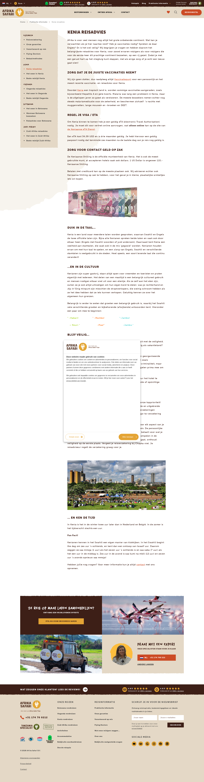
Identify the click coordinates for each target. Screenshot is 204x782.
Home (22, 22)
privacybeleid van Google (76, 381)
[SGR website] (22, 739)
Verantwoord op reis (36, 49)
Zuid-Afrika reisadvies (37, 131)
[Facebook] (160, 743)
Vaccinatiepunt (122, 79)
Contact (125, 12)
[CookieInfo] (82, 347)
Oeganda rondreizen (66, 714)
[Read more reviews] (78, 3)
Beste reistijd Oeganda (37, 98)
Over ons (98, 736)
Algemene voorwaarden (30, 758)
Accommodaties (64, 736)
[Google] (147, 743)
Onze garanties (33, 44)
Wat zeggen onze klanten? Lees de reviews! (50, 689)
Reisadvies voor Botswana (38, 121)
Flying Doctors (33, 54)
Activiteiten (62, 731)
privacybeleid (137, 728)
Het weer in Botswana (37, 108)
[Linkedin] (167, 743)
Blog (144, 3)
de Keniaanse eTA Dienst (81, 129)
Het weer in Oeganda (36, 93)
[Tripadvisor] (140, 743)
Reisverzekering (34, 40)
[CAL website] (31, 739)
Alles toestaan (127, 437)
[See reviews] (153, 689)
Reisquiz (135, 3)
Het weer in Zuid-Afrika (37, 136)
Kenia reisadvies (34, 69)
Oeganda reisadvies (35, 89)
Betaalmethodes (34, 58)
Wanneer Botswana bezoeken (35, 114)
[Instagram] (154, 743)
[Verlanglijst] (168, 12)
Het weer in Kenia (35, 74)
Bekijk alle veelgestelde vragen (108, 742)
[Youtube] (134, 743)
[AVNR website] (39, 739)
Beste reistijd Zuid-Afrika (38, 140)
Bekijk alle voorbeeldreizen (69, 742)
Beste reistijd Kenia (35, 78)
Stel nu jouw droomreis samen (61, 621)
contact (140, 564)
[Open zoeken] (175, 12)
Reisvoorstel (191, 12)
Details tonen (74, 437)
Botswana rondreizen (66, 708)
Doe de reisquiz (64, 748)
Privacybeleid (25, 764)
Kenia (80, 90)
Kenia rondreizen (65, 719)
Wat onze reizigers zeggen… (107, 731)
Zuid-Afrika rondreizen (67, 725)
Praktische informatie (38, 22)
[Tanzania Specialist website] (29, 727)
